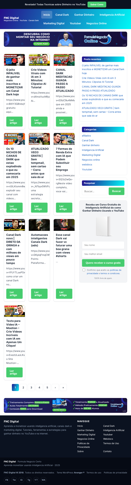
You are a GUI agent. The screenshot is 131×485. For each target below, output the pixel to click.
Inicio (46, 14)
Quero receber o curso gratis (103, 262)
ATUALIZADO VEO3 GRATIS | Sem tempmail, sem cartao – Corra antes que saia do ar (40, 163)
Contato (107, 451)
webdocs (87, 164)
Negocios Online (96, 23)
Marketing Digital (53, 23)
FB (6, 480)
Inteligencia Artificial (112, 14)
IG (21, 480)
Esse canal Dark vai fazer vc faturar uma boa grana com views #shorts (64, 245)
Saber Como (96, 4)
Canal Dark (62, 14)
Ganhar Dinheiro (84, 14)
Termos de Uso (111, 443)
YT (36, 480)
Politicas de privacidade (115, 472)
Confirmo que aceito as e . (104, 272)
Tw (14, 480)
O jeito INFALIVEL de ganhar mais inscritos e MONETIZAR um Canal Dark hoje (103, 69)
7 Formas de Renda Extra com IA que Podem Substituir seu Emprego (64, 159)
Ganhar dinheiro (91, 145)
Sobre (80, 451)
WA (43, 480)
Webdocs (108, 438)
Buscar (116, 191)
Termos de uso (93, 472)
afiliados (86, 135)
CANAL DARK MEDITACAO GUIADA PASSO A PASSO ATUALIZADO (65, 80)
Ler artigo (13, 121)
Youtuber (75, 23)
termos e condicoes (110, 273)
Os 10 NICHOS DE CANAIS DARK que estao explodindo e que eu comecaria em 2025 (103, 99)
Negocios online (91, 159)
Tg (28, 480)
